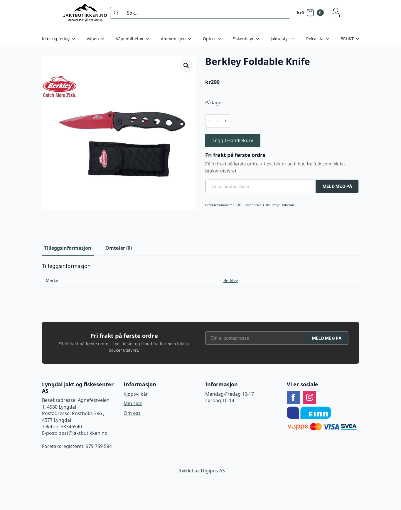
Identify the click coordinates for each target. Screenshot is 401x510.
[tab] (68, 248)
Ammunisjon (173, 38)
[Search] (116, 13)
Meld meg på (337, 186)
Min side (133, 403)
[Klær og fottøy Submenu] (75, 39)
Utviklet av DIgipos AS (200, 470)
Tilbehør (288, 205)
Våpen (93, 38)
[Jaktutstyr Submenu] (294, 39)
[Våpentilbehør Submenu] (149, 39)
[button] (186, 65)
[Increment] (225, 121)
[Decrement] (210, 121)
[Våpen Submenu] (104, 39)
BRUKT (347, 38)
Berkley (230, 280)
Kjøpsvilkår (136, 394)
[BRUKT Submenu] (359, 39)
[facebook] (293, 397)
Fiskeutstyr (243, 38)
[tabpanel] (200, 275)
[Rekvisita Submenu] (329, 39)
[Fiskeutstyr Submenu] (259, 39)
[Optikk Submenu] (221, 39)
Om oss (132, 413)
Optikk (209, 38)
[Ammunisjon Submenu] (191, 39)
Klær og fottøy (56, 38)
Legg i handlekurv (233, 140)
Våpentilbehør (130, 38)
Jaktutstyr (280, 38)
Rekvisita (315, 38)
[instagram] (309, 397)
